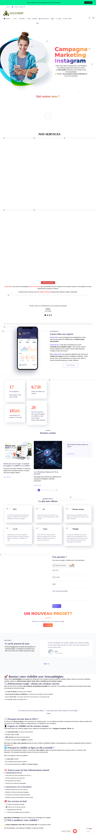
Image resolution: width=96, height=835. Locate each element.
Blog (37, 23)
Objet (54, 584)
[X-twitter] (84, 7)
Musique (76, 529)
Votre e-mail (55, 577)
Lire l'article (7, 477)
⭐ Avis (14, 18)
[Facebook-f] (87, 7)
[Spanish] (91, 828)
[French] (90, 828)
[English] (87, 828)
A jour (45, 529)
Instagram (34, 18)
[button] (48, 115)
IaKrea (8, 6)
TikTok (29, 18)
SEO (14, 509)
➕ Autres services (44, 18)
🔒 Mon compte (67, 18)
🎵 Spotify (22, 18)
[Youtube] (91, 7)
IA (44, 509)
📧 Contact (59, 18)
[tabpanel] (48, 308)
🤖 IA (52, 18)
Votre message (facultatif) (60, 591)
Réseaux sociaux (78, 509)
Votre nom (55, 570)
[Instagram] (89, 7)
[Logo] (13, 13)
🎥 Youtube (7, 18)
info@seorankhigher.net (19, 6)
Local (15, 529)
